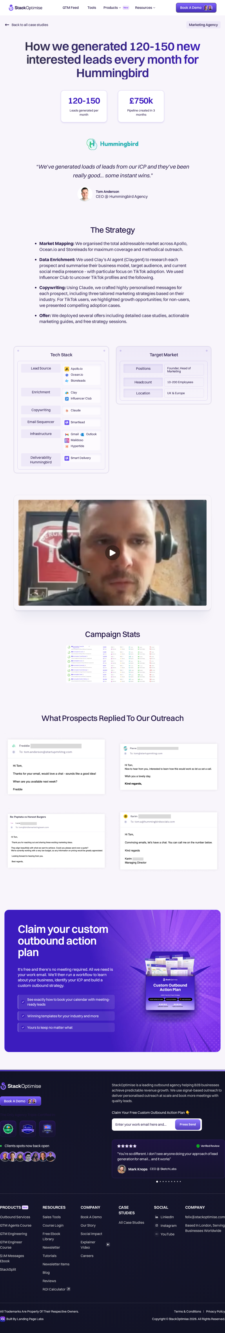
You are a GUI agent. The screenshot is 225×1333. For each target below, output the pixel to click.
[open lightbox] (112, 553)
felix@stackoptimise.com (205, 1217)
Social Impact (91, 1233)
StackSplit (8, 1269)
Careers (87, 1255)
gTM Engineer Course (11, 1244)
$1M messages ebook (12, 1258)
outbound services (15, 1217)
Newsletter (51, 1247)
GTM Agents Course (15, 1225)
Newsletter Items (56, 1264)
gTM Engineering (13, 1233)
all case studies (131, 1222)
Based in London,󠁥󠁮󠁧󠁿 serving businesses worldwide (205, 1228)
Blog (46, 1272)
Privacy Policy (215, 1311)
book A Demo (91, 1217)
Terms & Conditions (187, 1311)
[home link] (25, 8)
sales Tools (52, 1217)
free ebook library (51, 1236)
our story (88, 1225)
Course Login (53, 1225)
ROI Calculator (54, 1289)
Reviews (49, 1281)
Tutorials (49, 1255)
